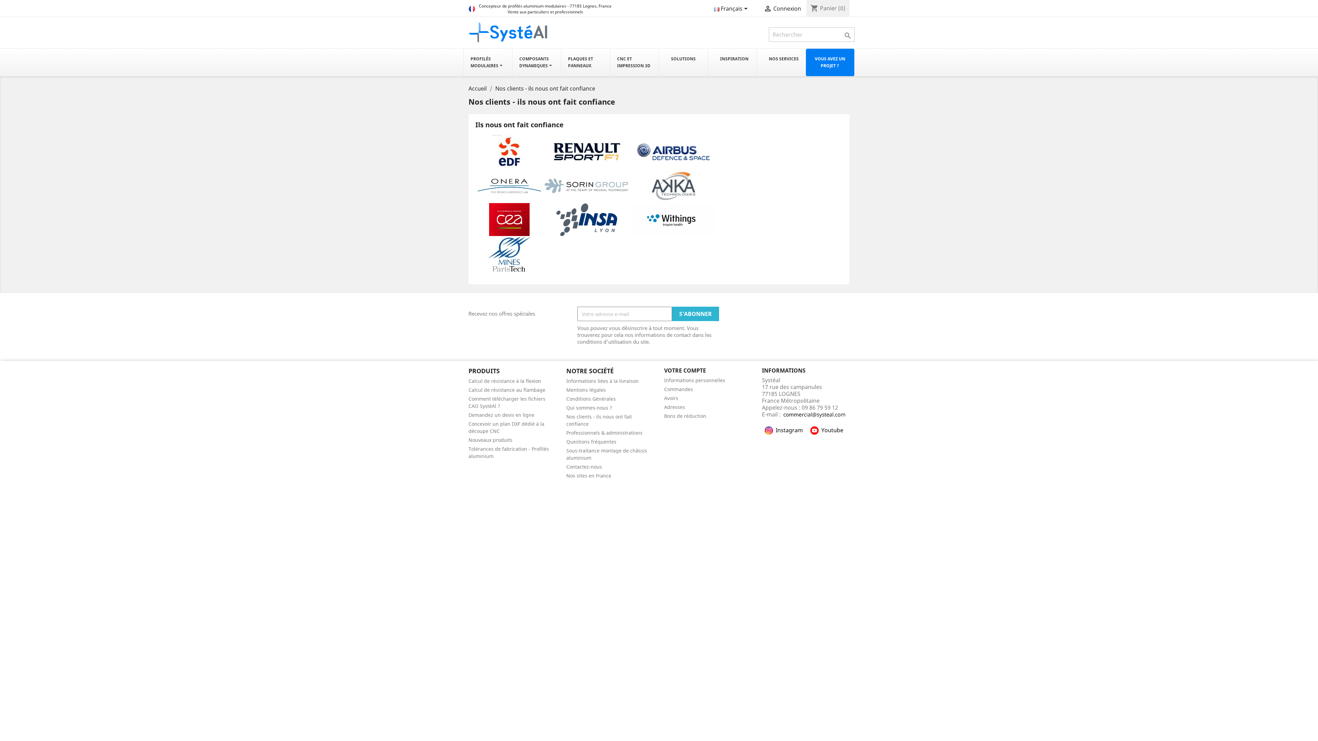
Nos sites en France (588, 475)
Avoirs (671, 398)
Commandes (678, 389)
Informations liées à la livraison (602, 381)
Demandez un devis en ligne (501, 415)
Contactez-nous (584, 466)
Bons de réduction (685, 416)
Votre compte (685, 370)
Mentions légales (586, 390)
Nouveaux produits (490, 440)
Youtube (832, 430)
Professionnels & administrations (604, 433)
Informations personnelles (694, 380)
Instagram (789, 430)
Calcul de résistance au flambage (507, 390)
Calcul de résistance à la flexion (505, 381)
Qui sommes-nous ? (589, 407)
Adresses (674, 407)
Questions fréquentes (591, 441)
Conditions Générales (591, 399)
